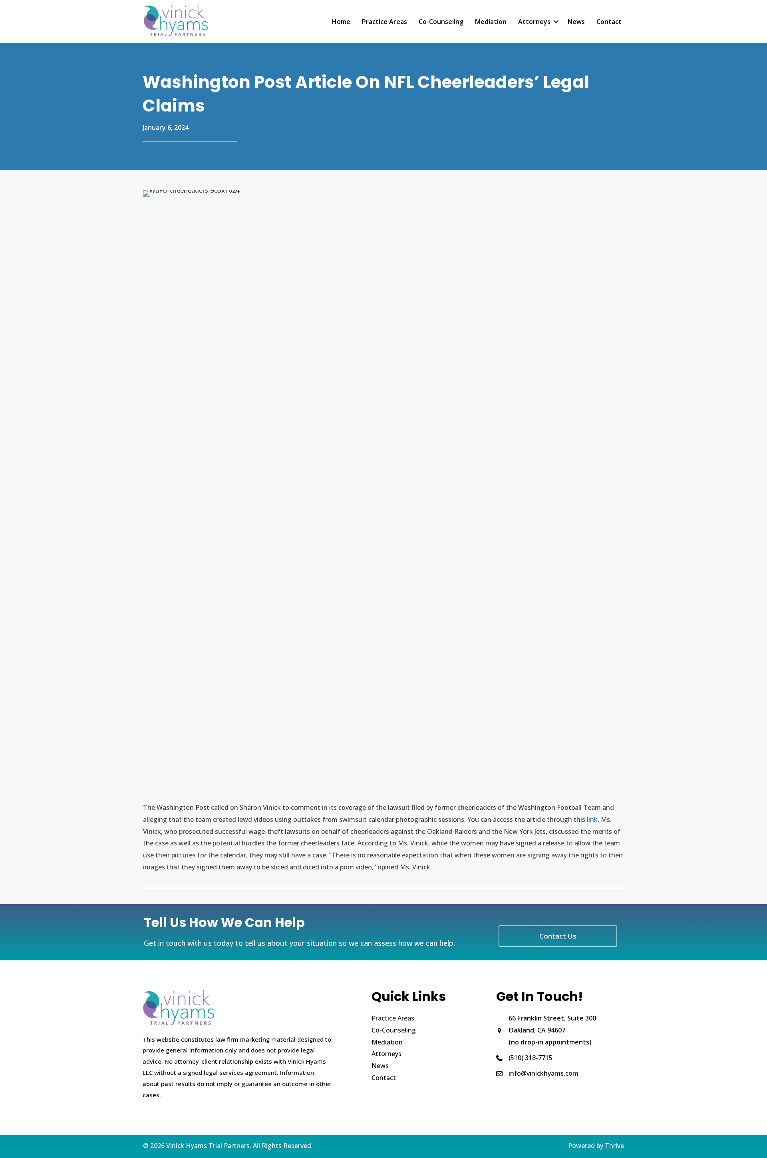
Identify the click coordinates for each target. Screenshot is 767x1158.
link (591, 819)
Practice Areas (384, 21)
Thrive (614, 1145)
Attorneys (534, 21)
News (576, 21)
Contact (609, 21)
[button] (556, 21)
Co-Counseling (441, 21)
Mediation (491, 21)
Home (341, 21)
